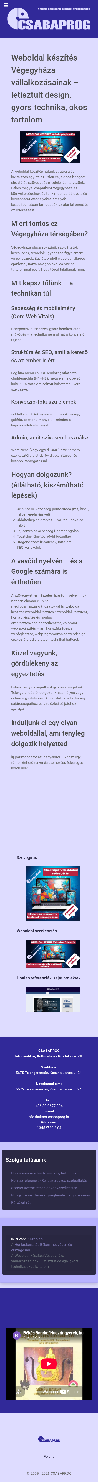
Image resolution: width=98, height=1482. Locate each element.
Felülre (49, 1456)
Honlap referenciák (26, 1180)
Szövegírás (27, 857)
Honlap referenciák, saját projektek (48, 978)
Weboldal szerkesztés (37, 931)
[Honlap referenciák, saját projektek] (53, 999)
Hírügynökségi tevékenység (33, 1195)
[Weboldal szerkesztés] (53, 954)
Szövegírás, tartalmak (58, 1173)
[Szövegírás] (53, 893)
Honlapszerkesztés (26, 1173)
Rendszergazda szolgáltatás (64, 1180)
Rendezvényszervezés (72, 1195)
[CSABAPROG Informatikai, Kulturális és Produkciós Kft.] (49, 18)
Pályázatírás (21, 1202)
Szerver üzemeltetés (27, 1188)
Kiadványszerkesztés (60, 1188)
